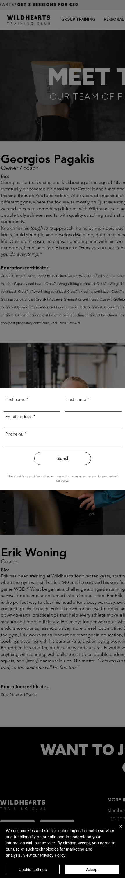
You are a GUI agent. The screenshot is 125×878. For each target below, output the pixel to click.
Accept (92, 869)
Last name (76, 399)
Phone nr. (14, 434)
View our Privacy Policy (44, 855)
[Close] (117, 830)
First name (15, 399)
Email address (18, 416)
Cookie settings (33, 869)
